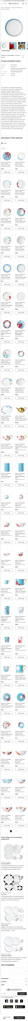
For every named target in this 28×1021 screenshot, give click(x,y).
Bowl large (17, 790)
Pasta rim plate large (6, 221)
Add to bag (19, 1017)
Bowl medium (4, 790)
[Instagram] (16, 1001)
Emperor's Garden (5, 9)
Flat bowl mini (18, 818)
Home (2, 7)
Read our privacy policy (9, 997)
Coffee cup (18, 563)
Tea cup (3, 563)
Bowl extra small (5, 762)
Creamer (3, 505)
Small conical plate (5, 362)
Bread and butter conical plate (19, 334)
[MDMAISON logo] (14, 989)
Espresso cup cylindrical (4, 620)
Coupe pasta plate (19, 249)
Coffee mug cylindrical (20, 678)
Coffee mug (4, 678)
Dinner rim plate (19, 165)
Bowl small (17, 762)
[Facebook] (6, 1001)
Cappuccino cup (5, 533)
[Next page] (16, 831)
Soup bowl (17, 362)
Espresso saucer (19, 734)
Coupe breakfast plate (20, 277)
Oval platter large (5, 418)
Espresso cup (4, 591)
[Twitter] (21, 1001)
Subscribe (22, 993)
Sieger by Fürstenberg (16, 7)
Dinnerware (7, 7)
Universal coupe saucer (6, 734)
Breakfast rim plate (5, 277)
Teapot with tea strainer (21, 418)
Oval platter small (19, 390)
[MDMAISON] (14, 3)
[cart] (23, 3)
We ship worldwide (14, 0)
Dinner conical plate (20, 193)
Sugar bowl (17, 505)
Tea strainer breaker (6, 476)
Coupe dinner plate (5, 193)
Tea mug (17, 648)
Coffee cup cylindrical (20, 591)
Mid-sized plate (19, 305)
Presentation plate (5, 165)
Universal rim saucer (20, 706)
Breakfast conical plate (6, 305)
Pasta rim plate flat (5, 249)
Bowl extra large (5, 818)
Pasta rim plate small (20, 221)
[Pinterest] (11, 1001)
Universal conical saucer (7, 706)
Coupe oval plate (5, 390)
